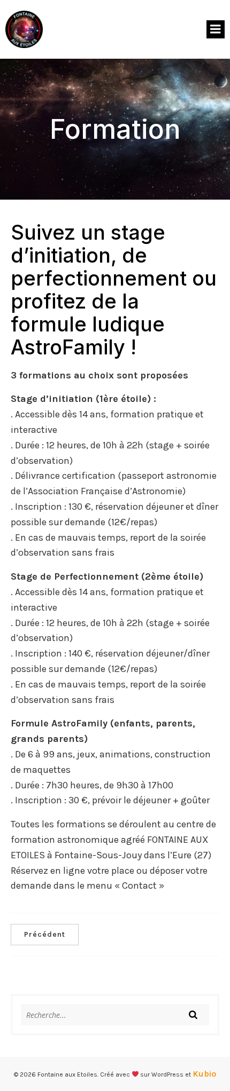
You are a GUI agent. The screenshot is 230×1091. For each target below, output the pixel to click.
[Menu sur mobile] (215, 29)
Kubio (204, 1074)
